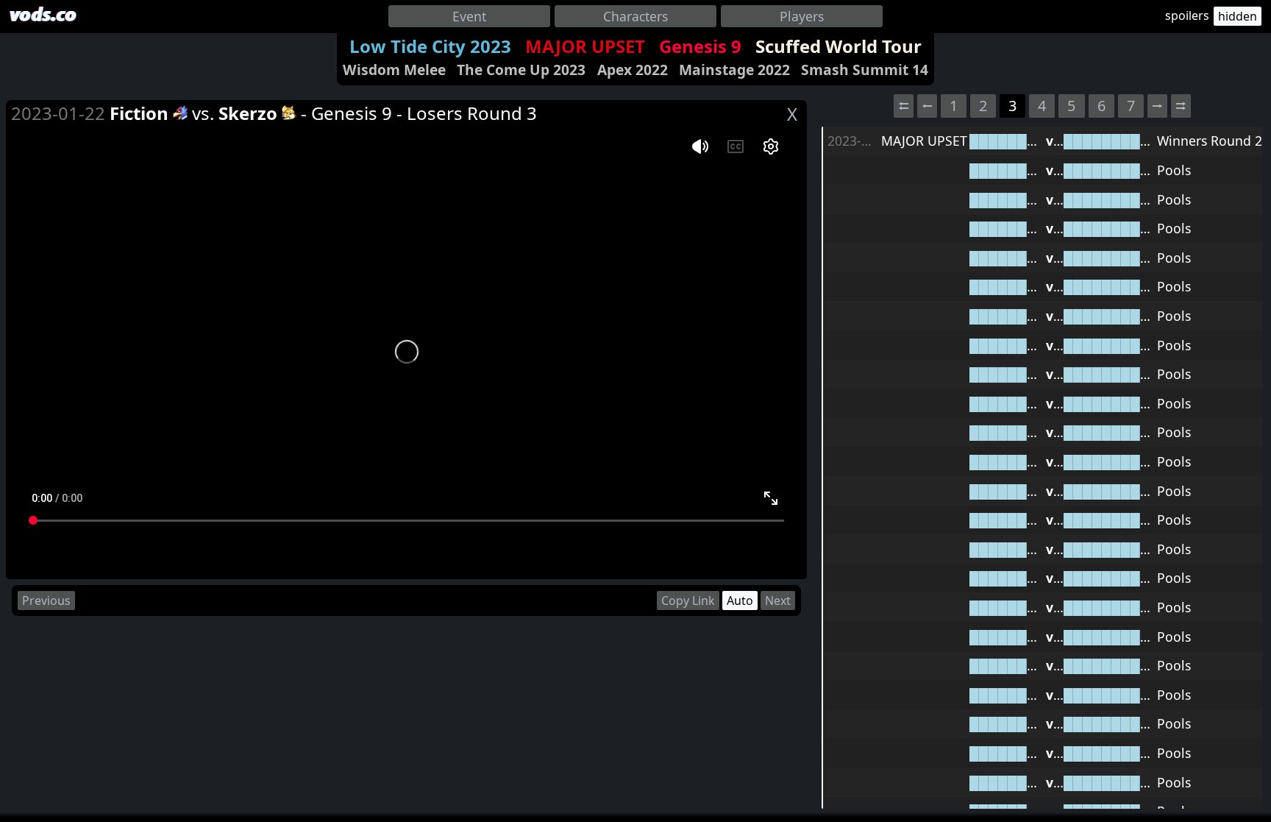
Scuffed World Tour (838, 46)
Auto (740, 600)
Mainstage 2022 (734, 69)
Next (778, 600)
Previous (46, 600)
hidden (1237, 16)
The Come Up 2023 (521, 69)
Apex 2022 (632, 69)
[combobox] (469, 16)
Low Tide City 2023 (430, 46)
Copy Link (688, 600)
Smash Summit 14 (864, 69)
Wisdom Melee (394, 69)
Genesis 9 (700, 46)
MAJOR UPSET (585, 46)
